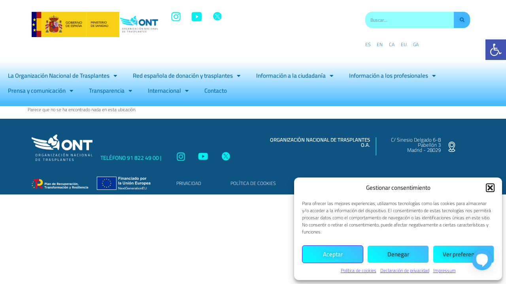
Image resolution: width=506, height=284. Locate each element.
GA (416, 45)
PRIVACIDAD (188, 183)
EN (380, 45)
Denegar (398, 254)
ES (367, 45)
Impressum (444, 270)
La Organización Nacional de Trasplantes (59, 75)
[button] (495, 49)
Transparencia (107, 90)
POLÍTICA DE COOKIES (253, 183)
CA (392, 45)
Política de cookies (358, 270)
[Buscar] (462, 20)
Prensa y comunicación (37, 90)
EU (404, 45)
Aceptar (333, 254)
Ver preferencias (463, 254)
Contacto (215, 90)
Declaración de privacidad (404, 270)
